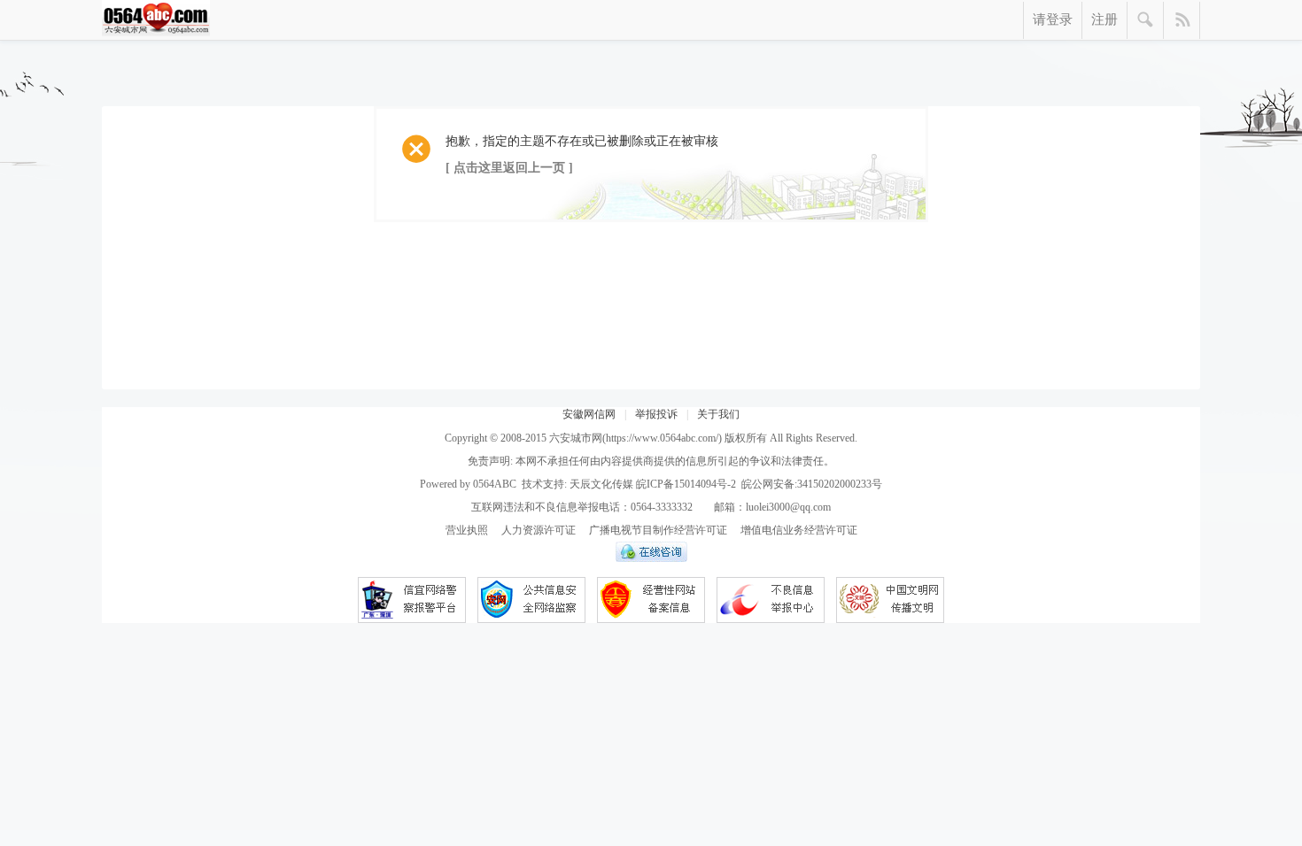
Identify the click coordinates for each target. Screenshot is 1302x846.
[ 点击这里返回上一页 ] (509, 167)
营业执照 (467, 530)
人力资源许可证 (538, 530)
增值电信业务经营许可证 (798, 530)
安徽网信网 (589, 414)
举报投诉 (656, 414)
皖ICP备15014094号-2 (686, 484)
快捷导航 (1182, 20)
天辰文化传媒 (601, 484)
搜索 (1146, 20)
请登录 (1053, 19)
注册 (1104, 19)
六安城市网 (575, 438)
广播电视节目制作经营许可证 (658, 530)
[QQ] (651, 558)
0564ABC (494, 484)
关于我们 (718, 414)
